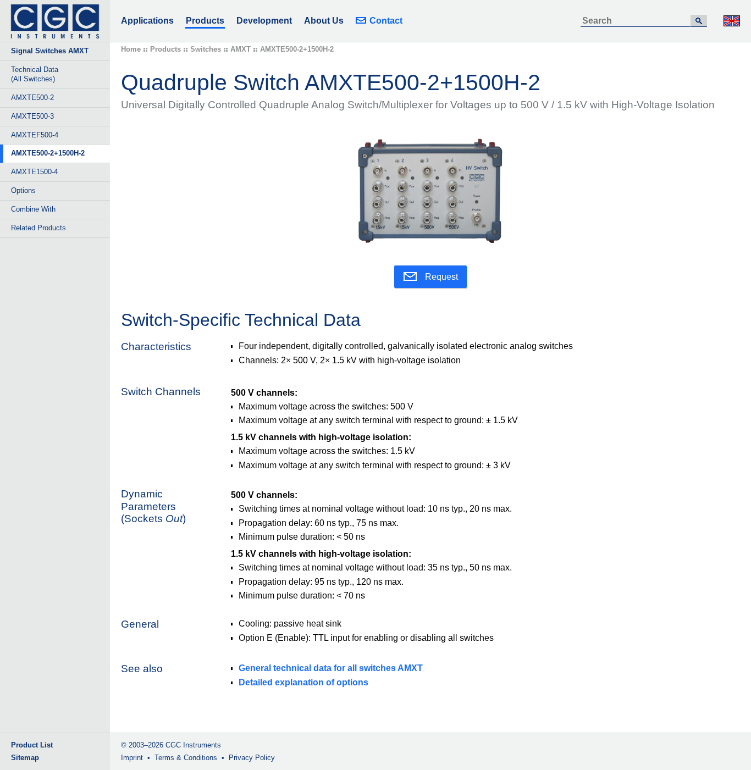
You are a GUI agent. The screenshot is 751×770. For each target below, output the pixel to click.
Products (205, 20)
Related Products (38, 228)
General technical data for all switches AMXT (331, 668)
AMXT (240, 49)
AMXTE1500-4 (34, 172)
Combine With (33, 209)
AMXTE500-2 (32, 97)
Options (23, 190)
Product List (32, 745)
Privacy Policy (252, 758)
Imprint (132, 758)
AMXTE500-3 (32, 116)
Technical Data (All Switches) (34, 74)
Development (264, 20)
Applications (147, 20)
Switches (205, 49)
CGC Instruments (193, 745)
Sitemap (25, 758)
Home (131, 49)
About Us (324, 20)
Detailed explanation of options (303, 682)
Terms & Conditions (185, 758)
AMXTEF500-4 (34, 135)
